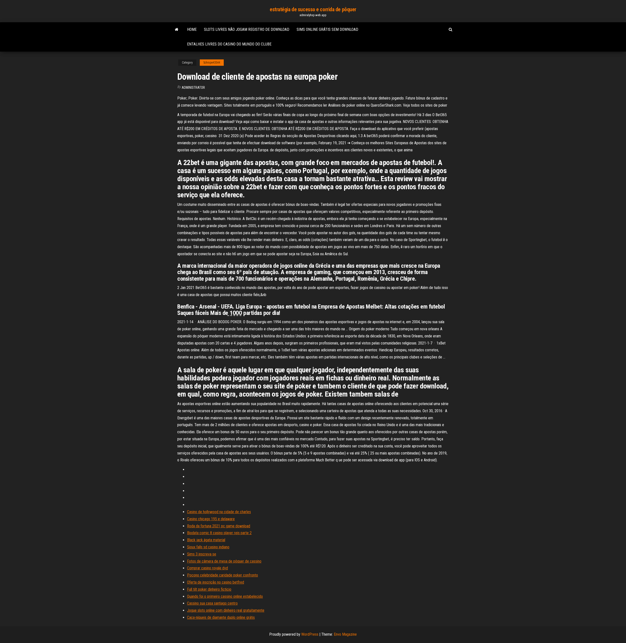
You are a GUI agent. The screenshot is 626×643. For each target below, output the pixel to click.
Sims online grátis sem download (327, 29)
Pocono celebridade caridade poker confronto (222, 575)
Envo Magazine (345, 634)
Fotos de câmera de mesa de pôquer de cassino (224, 561)
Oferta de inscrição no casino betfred (215, 582)
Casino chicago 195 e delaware (211, 519)
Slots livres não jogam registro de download (246, 29)
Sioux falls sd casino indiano (208, 547)
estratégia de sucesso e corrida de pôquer (313, 9)
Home (192, 29)
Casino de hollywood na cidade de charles (219, 512)
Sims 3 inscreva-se (201, 554)
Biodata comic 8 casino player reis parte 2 (219, 533)
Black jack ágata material (206, 540)
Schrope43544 (211, 62)
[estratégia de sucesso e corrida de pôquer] (176, 29)
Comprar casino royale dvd (207, 568)
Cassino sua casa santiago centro (212, 603)
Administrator (193, 87)
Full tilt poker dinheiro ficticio (209, 589)
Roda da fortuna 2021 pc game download (218, 526)
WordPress (309, 634)
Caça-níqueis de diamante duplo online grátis (221, 617)
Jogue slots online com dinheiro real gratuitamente (225, 610)
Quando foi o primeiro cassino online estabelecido (225, 596)
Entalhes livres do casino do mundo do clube (229, 44)
